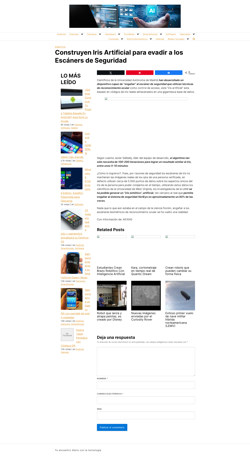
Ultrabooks (66, 164)
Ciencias (74, 34)
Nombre (102, 378)
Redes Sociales (176, 39)
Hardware (110, 34)
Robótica (60, 47)
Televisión (185, 34)
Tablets (74, 128)
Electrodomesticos (137, 39)
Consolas (114, 39)
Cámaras (92, 34)
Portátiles (129, 34)
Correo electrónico (110, 394)
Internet (160, 39)
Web (99, 409)
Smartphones (150, 34)
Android (61, 34)
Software (171, 34)
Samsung (80, 281)
